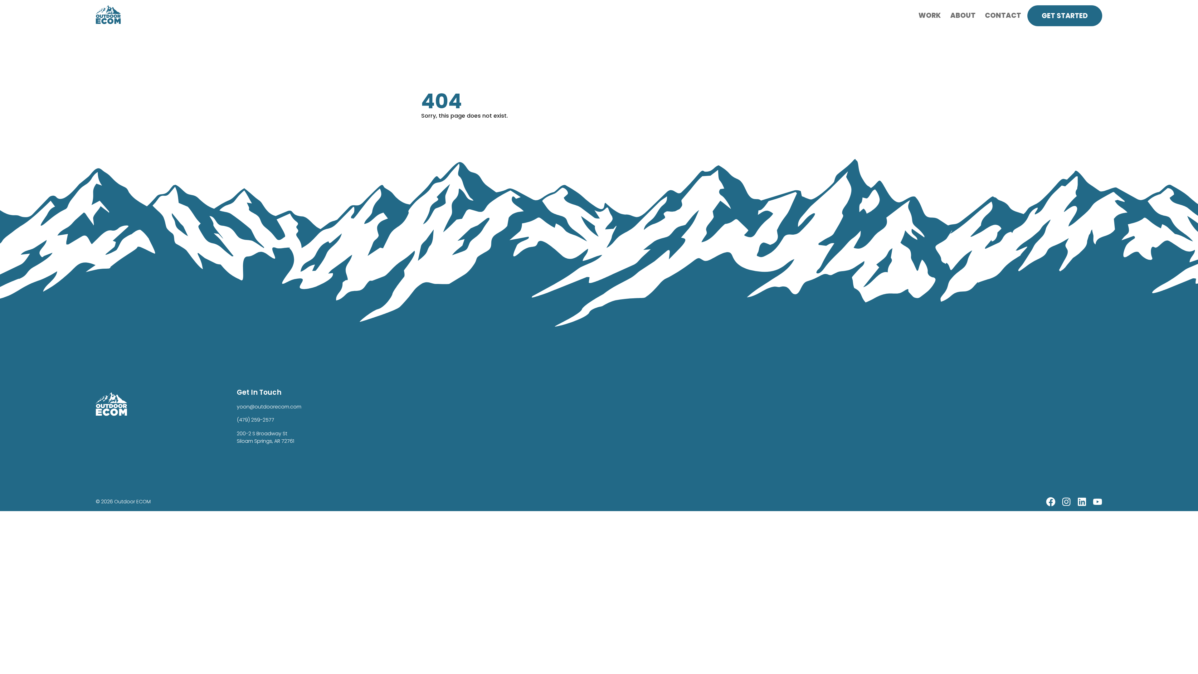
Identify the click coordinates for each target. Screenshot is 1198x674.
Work (929, 15)
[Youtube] (1097, 501)
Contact (1003, 15)
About (963, 15)
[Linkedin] (1082, 501)
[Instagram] (1066, 501)
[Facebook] (1050, 501)
